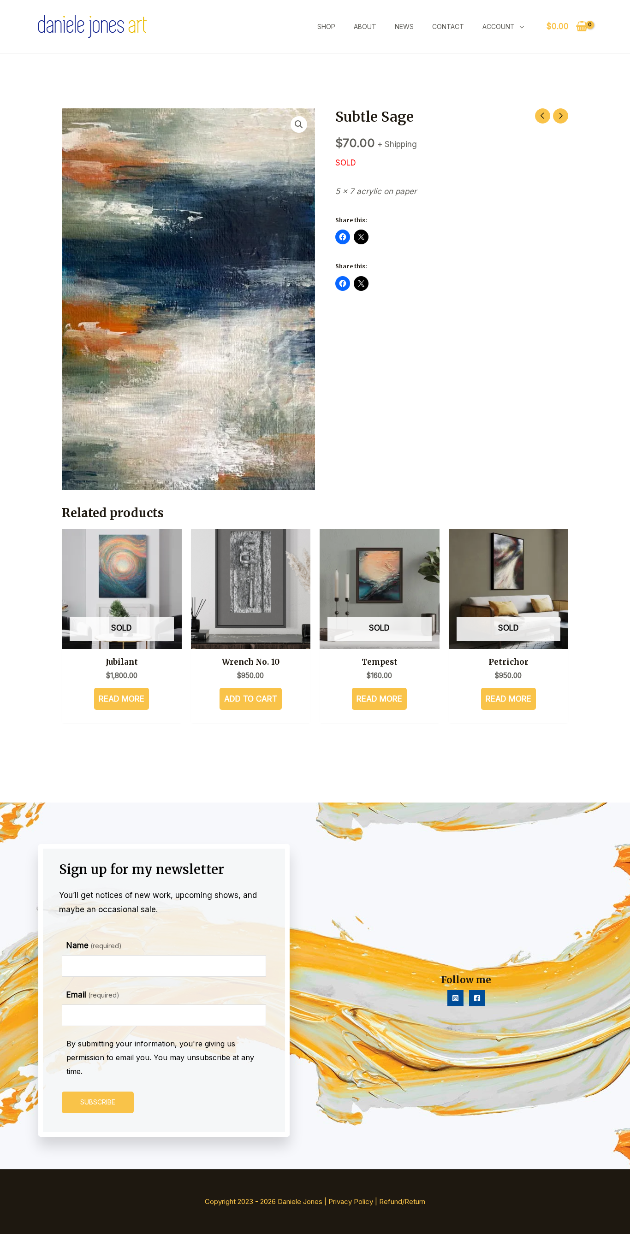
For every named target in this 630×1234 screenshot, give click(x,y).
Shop (326, 26)
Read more (121, 698)
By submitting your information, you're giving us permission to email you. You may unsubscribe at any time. (160, 1057)
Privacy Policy (350, 1201)
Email (92, 994)
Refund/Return (402, 1201)
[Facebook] (477, 998)
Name (94, 945)
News (404, 26)
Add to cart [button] (250, 698)
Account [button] (498, 26)
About (365, 26)
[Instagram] (455, 998)
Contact (448, 26)
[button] (299, 124)
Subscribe (97, 1102)
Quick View (122, 640)
